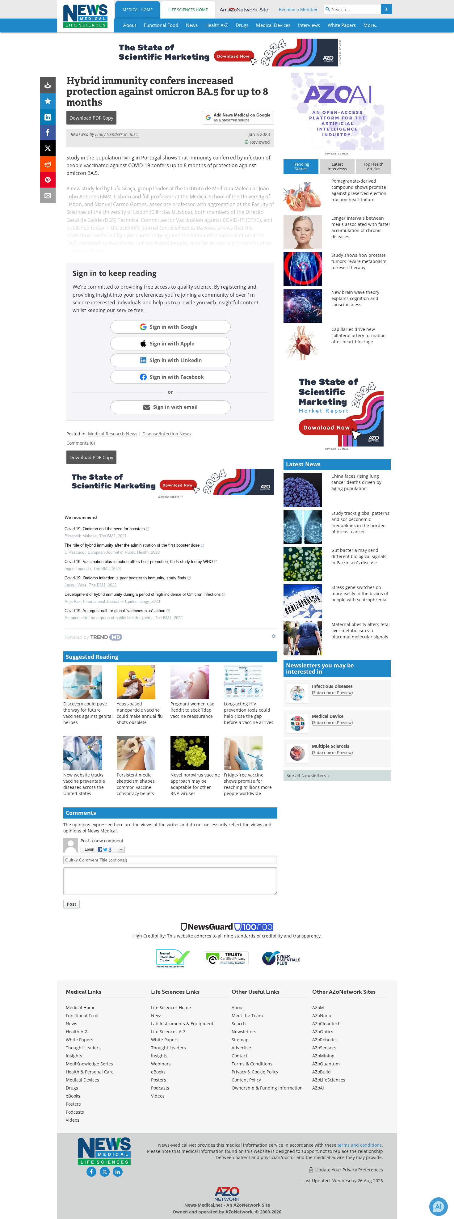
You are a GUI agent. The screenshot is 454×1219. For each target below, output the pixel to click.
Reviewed (260, 142)
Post (71, 904)
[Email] (48, 195)
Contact (239, 1056)
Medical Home (138, 9)
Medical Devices (82, 1080)
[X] (48, 148)
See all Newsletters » (308, 775)
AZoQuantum (326, 1064)
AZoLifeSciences (328, 1080)
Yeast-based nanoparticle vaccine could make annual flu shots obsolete (140, 713)
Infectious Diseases (332, 686)
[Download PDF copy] (48, 85)
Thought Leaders (83, 1048)
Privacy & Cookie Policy (255, 1072)
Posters (73, 1104)
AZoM (318, 1007)
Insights (74, 1056)
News (71, 1023)
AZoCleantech (326, 1023)
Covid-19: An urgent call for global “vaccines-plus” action (115, 610)
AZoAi (318, 1088)
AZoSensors (324, 1048)
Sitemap (240, 1040)
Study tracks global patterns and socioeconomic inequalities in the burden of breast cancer (360, 522)
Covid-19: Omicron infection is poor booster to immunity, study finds (125, 578)
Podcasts (75, 1112)
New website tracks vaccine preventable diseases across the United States (84, 784)
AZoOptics (322, 1032)
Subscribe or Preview (332, 692)
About (238, 1007)
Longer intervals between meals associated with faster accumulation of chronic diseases (360, 227)
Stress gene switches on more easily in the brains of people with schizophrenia (359, 593)
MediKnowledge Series (89, 1064)
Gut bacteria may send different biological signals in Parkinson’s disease (358, 556)
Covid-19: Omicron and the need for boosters (105, 529)
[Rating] (48, 101)
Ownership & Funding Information (267, 1088)
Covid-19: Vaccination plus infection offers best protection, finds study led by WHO (139, 561)
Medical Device (327, 716)
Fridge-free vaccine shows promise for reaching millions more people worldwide (248, 784)
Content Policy (246, 1080)
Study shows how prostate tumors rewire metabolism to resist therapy (358, 261)
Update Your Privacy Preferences (348, 1170)
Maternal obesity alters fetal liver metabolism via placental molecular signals (360, 630)
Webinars (161, 1064)
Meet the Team (247, 1015)
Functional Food (82, 1015)
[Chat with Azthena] (438, 1206)
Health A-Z (76, 1032)
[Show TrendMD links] (273, 636)
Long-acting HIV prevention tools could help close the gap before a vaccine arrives (248, 713)
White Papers (79, 1040)
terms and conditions (360, 1145)
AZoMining (323, 1056)
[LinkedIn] (48, 117)
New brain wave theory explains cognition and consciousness (355, 298)
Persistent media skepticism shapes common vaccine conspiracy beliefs (136, 784)
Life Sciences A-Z (168, 1032)
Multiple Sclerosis (330, 746)
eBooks (73, 1096)
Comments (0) (80, 443)
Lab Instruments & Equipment (182, 1023)
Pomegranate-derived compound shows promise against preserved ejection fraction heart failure (358, 190)
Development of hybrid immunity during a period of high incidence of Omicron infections (143, 594)
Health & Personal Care (90, 1072)
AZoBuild (321, 1072)
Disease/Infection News (166, 434)
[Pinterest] (48, 180)
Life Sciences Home (188, 9)
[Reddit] (48, 164)
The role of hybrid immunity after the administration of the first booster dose (132, 545)
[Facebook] (48, 132)
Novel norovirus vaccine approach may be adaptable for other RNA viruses (195, 784)
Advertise (241, 1048)
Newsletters (244, 1032)
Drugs (72, 1088)
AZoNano (321, 1015)
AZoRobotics (325, 1040)
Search (239, 1023)
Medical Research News (112, 434)
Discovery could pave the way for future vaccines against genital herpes (88, 713)
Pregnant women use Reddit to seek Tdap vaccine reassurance (192, 710)
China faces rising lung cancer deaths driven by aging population (356, 482)
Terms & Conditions (252, 1064)
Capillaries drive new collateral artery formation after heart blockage (358, 335)
